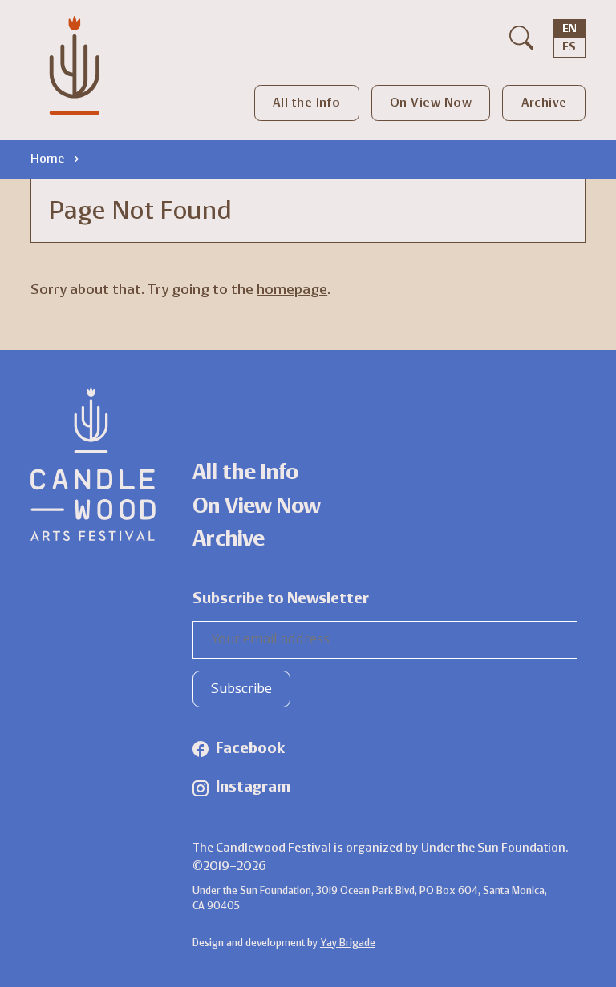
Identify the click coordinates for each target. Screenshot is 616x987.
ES (569, 47)
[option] (569, 47)
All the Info (307, 104)
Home (47, 160)
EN (569, 29)
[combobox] (569, 29)
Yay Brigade (347, 943)
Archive (544, 104)
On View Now (431, 104)
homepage (292, 290)
